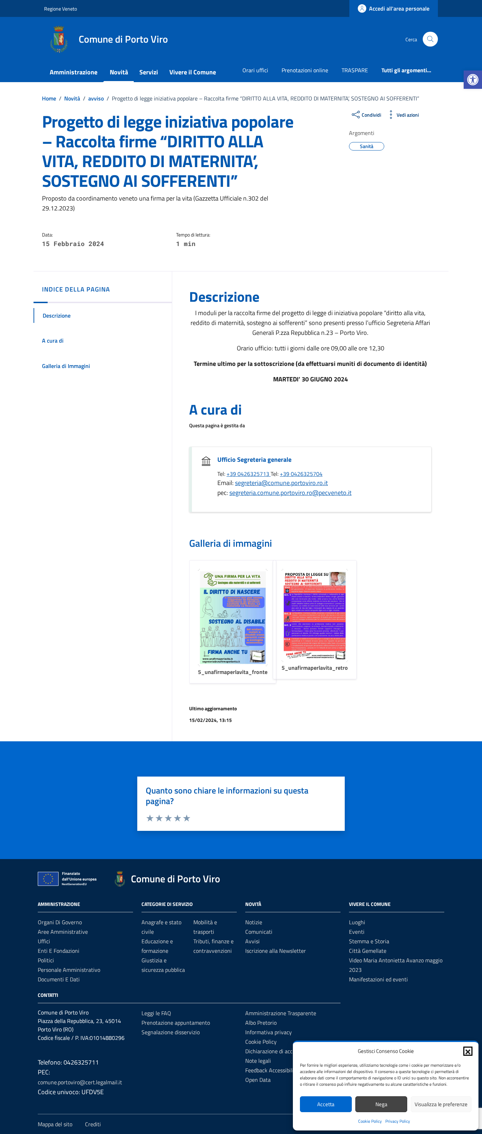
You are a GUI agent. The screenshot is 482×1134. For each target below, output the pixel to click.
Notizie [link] (253, 922)
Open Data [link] (258, 1079)
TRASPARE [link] (355, 70)
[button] (467, 1051)
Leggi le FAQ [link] (156, 1013)
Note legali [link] (258, 1060)
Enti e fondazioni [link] (58, 950)
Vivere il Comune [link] (192, 72)
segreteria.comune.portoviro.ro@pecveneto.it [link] (290, 492)
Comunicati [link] (258, 931)
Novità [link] (119, 72)
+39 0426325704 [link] (301, 474)
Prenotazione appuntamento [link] (175, 1022)
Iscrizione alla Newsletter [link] (275, 950)
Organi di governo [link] (60, 922)
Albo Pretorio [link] (261, 1022)
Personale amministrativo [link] (69, 970)
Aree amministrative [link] (63, 931)
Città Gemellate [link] (367, 950)
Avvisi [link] (252, 941)
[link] (473, 80)
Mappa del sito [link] (55, 1124)
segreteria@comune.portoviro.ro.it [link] (281, 483)
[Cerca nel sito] (430, 39)
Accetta (326, 1104)
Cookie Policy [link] (370, 1121)
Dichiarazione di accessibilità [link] (279, 1051)
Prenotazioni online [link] (305, 70)
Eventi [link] (356, 931)
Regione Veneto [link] (60, 8)
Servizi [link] (148, 72)
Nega (381, 1104)
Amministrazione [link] (73, 72)
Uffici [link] (44, 941)
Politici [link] (46, 960)
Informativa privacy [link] (268, 1032)
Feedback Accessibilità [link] (272, 1070)
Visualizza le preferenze (441, 1104)
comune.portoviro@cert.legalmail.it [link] (80, 1082)
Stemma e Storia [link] (369, 941)
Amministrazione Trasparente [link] (280, 1013)
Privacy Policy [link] (397, 1121)
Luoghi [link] (357, 922)
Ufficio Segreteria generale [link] (254, 459)
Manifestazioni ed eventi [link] (378, 979)
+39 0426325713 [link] (249, 474)
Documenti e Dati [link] (59, 979)
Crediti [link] (93, 1124)
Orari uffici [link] (255, 70)
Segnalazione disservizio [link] (170, 1032)
